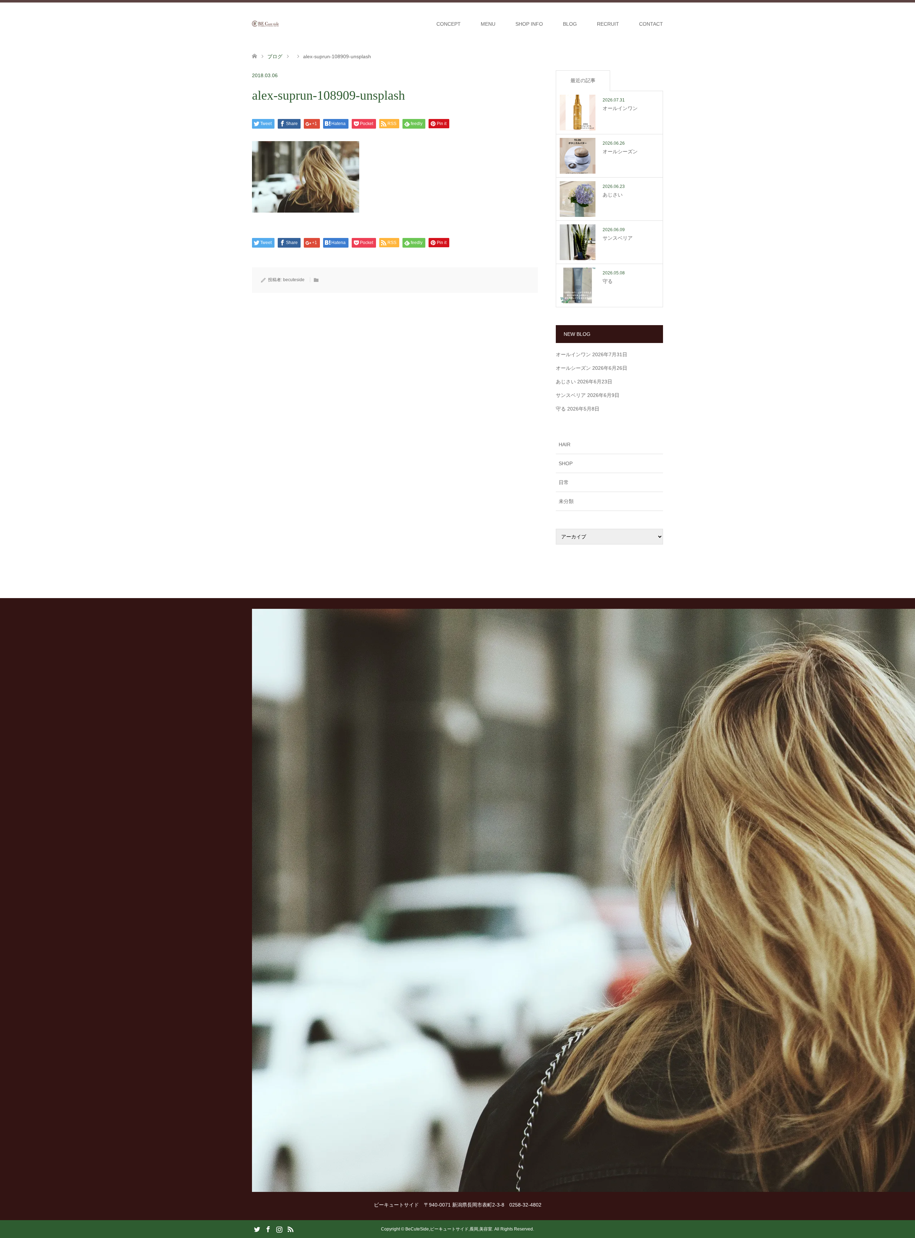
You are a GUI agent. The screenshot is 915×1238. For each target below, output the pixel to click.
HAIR (564, 444)
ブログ (274, 56)
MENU (488, 24)
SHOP (566, 463)
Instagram (279, 1228)
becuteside (294, 279)
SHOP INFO (529, 24)
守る (561, 409)
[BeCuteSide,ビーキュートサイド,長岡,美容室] (279, 24)
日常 (564, 482)
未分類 (566, 501)
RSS (290, 1228)
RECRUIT (608, 24)
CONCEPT (448, 24)
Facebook (268, 1228)
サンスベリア (571, 395)
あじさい (566, 381)
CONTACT (651, 24)
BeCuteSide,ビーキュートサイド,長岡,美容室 (448, 1229)
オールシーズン (573, 368)
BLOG (570, 24)
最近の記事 (582, 80)
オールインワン (573, 354)
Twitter (257, 1228)
